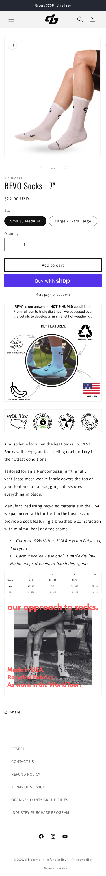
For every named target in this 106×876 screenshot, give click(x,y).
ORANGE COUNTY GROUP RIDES (39, 799)
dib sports (32, 859)
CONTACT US (22, 761)
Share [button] (15, 712)
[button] (11, 19)
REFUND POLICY (25, 774)
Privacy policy (82, 860)
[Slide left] (40, 167)
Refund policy (56, 860)
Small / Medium (25, 221)
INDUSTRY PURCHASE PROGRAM (40, 812)
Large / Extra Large (73, 221)
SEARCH (18, 748)
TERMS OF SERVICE (28, 787)
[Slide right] (65, 167)
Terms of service (56, 868)
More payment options (53, 294)
